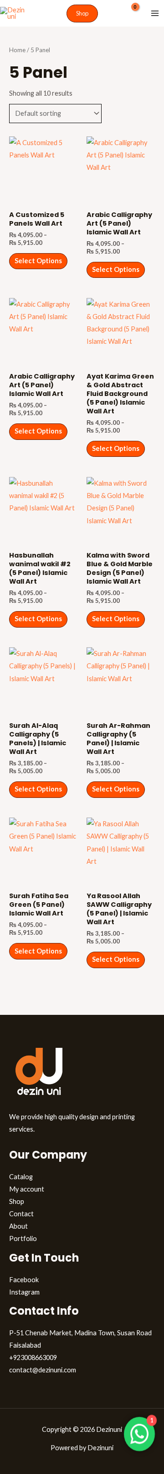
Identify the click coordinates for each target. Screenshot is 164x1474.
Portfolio (23, 1238)
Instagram (24, 1292)
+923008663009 (33, 1357)
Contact (21, 1214)
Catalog (21, 1177)
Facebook (24, 1280)
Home (17, 50)
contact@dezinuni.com (42, 1370)
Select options (38, 261)
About (18, 1226)
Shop (16, 1201)
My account (26, 1189)
